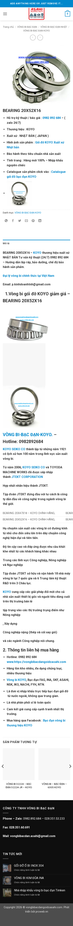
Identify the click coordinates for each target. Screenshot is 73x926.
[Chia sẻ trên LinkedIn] (40, 221)
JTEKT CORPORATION (27, 477)
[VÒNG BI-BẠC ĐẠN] (36, 13)
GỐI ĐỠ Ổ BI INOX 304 (29, 865)
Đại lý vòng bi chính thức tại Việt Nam (28, 276)
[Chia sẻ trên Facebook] (13, 221)
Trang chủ (8, 26)
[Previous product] (40, 37)
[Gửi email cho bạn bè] (26, 221)
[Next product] (33, 37)
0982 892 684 (51, 118)
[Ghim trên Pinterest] (33, 221)
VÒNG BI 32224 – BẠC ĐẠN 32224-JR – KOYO (19, 785)
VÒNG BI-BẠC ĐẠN (27, 26)
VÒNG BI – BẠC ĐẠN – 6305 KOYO (54, 785)
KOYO (37, 252)
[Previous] (3, 774)
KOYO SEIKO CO (14, 449)
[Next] (70, 774)
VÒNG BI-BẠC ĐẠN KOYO (36, 30)
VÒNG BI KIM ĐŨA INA (29, 878)
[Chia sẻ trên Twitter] (20, 221)
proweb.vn (42, 911)
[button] (5, 13)
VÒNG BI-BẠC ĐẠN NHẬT (53, 26)
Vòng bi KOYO (16, 680)
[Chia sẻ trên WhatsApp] (6, 221)
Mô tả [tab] (6, 243)
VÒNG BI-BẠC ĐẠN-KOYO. (28, 434)
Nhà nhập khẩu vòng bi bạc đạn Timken (39, 890)
